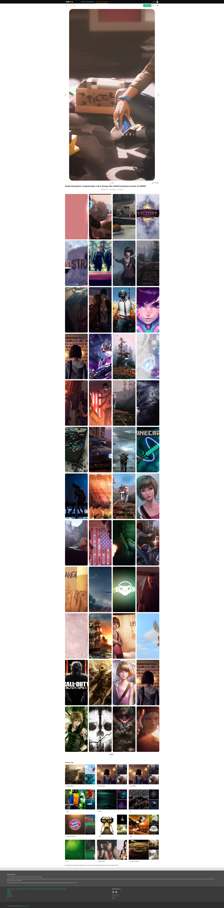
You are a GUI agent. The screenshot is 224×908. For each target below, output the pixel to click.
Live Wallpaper (9, 894)
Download (147, 5)
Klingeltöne (9, 893)
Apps (8, 897)
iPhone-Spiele (9, 891)
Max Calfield (120, 189)
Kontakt (113, 897)
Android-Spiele (9, 890)
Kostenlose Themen (10, 896)
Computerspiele (104, 189)
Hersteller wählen (115, 894)
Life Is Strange (113, 189)
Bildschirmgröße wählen (116, 895)
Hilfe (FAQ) (113, 898)
